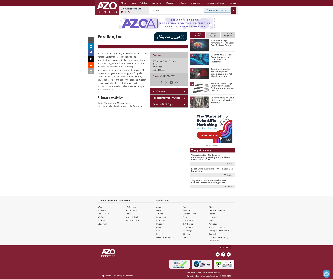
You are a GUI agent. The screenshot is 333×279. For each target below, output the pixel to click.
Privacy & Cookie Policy (219, 230)
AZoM (100, 207)
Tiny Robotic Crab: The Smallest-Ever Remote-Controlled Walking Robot (209, 181)
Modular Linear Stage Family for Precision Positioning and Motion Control (222, 87)
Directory (160, 224)
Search (212, 213)
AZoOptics (102, 217)
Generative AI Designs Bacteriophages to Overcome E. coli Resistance (221, 58)
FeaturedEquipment (228, 35)
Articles (159, 213)
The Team (187, 237)
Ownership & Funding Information (218, 238)
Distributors (188, 224)
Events (185, 217)
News (158, 210)
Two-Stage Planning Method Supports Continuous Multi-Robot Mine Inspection (223, 72)
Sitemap (186, 234)
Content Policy (215, 234)
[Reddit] (91, 65)
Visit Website (159, 91)
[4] (199, 88)
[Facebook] (91, 52)
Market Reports (189, 213)
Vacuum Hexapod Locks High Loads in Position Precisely (222, 100)
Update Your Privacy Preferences (118, 275)
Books (158, 230)
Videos (185, 207)
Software (186, 210)
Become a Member (217, 210)
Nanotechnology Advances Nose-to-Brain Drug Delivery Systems (222, 42)
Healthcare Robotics (165, 237)
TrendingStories (197, 35)
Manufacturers (189, 220)
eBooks (159, 227)
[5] (199, 102)
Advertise (213, 224)
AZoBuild (101, 220)
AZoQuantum (131, 210)
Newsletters (214, 217)
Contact (212, 220)
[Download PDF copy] (91, 40)
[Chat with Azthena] (326, 274)
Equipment (161, 217)
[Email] (91, 71)
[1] (199, 45)
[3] (199, 73)
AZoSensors (131, 207)
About (159, 207)
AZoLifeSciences (133, 220)
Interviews (160, 220)
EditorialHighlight (212, 35)
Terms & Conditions (217, 227)
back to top (224, 247)
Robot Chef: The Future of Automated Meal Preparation (212, 169)
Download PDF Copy (163, 104)
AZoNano (101, 210)
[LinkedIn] (91, 46)
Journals (160, 234)
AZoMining (102, 224)
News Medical (132, 217)
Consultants (188, 227)
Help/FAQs (187, 230)
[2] (199, 59)
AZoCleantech (104, 213)
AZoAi (128, 213)
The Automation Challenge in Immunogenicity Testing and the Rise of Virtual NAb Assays (210, 157)
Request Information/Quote (166, 97)
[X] (91, 59)
